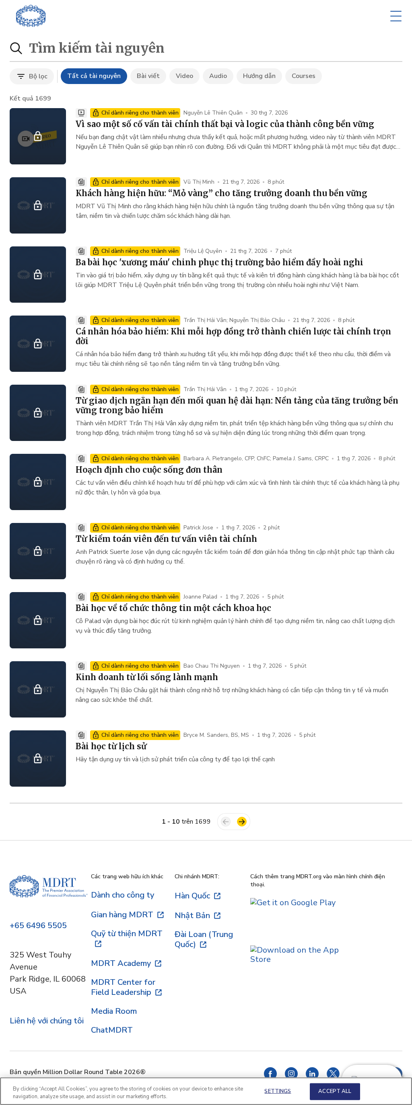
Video (184, 76)
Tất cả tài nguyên (94, 76)
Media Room (114, 1011)
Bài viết (148, 76)
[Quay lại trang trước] (226, 821)
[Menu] (396, 16)
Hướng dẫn (259, 76)
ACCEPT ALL (334, 1091)
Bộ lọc (38, 76)
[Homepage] (49, 892)
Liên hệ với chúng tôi (47, 1021)
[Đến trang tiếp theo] (242, 821)
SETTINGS (277, 1091)
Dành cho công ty (122, 895)
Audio (218, 76)
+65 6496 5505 (38, 926)
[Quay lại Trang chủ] (30, 16)
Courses (303, 76)
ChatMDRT (112, 1030)
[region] (206, 1091)
